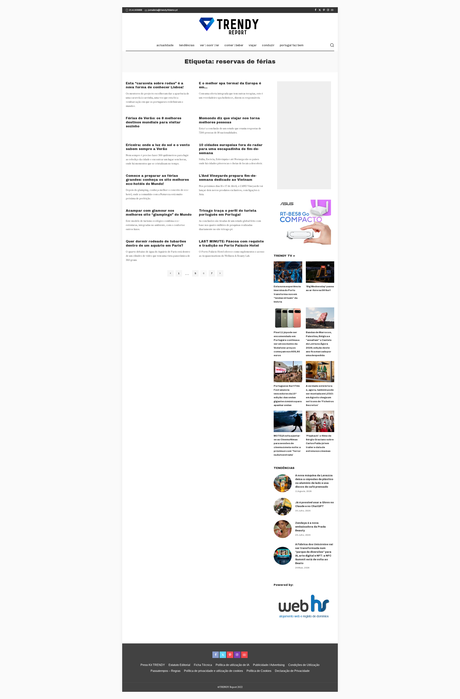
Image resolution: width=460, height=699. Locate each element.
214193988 (135, 10)
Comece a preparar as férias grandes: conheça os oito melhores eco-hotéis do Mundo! (157, 180)
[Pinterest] (324, 10)
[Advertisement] (304, 135)
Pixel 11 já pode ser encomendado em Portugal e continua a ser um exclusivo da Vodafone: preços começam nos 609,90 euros (287, 344)
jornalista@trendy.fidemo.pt (163, 10)
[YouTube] (332, 10)
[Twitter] (320, 10)
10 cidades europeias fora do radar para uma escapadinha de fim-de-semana (231, 149)
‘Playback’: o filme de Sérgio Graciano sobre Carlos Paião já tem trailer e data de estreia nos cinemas (320, 443)
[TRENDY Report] (230, 26)
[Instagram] (328, 10)
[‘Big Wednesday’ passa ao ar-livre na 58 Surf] (320, 272)
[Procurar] (332, 45)
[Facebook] (316, 10)
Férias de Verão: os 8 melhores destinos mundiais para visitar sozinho (153, 122)
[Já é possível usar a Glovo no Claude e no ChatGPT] (283, 507)
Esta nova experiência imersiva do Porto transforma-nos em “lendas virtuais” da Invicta (287, 294)
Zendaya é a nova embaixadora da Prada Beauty (310, 527)
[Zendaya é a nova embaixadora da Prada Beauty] (283, 529)
